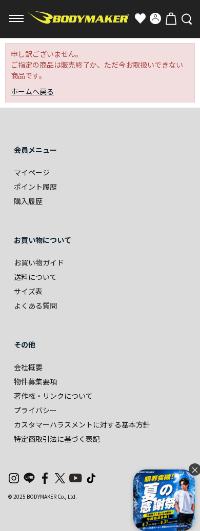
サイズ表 (28, 291)
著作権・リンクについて (53, 396)
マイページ (32, 172)
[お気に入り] (140, 18)
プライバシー (35, 410)
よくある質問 (35, 305)
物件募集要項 (35, 381)
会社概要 (28, 367)
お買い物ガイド (39, 262)
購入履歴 (28, 201)
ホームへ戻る (32, 91)
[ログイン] (155, 18)
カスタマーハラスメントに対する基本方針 (82, 424)
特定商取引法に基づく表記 (57, 439)
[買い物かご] (170, 18)
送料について (35, 277)
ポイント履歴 (35, 186)
